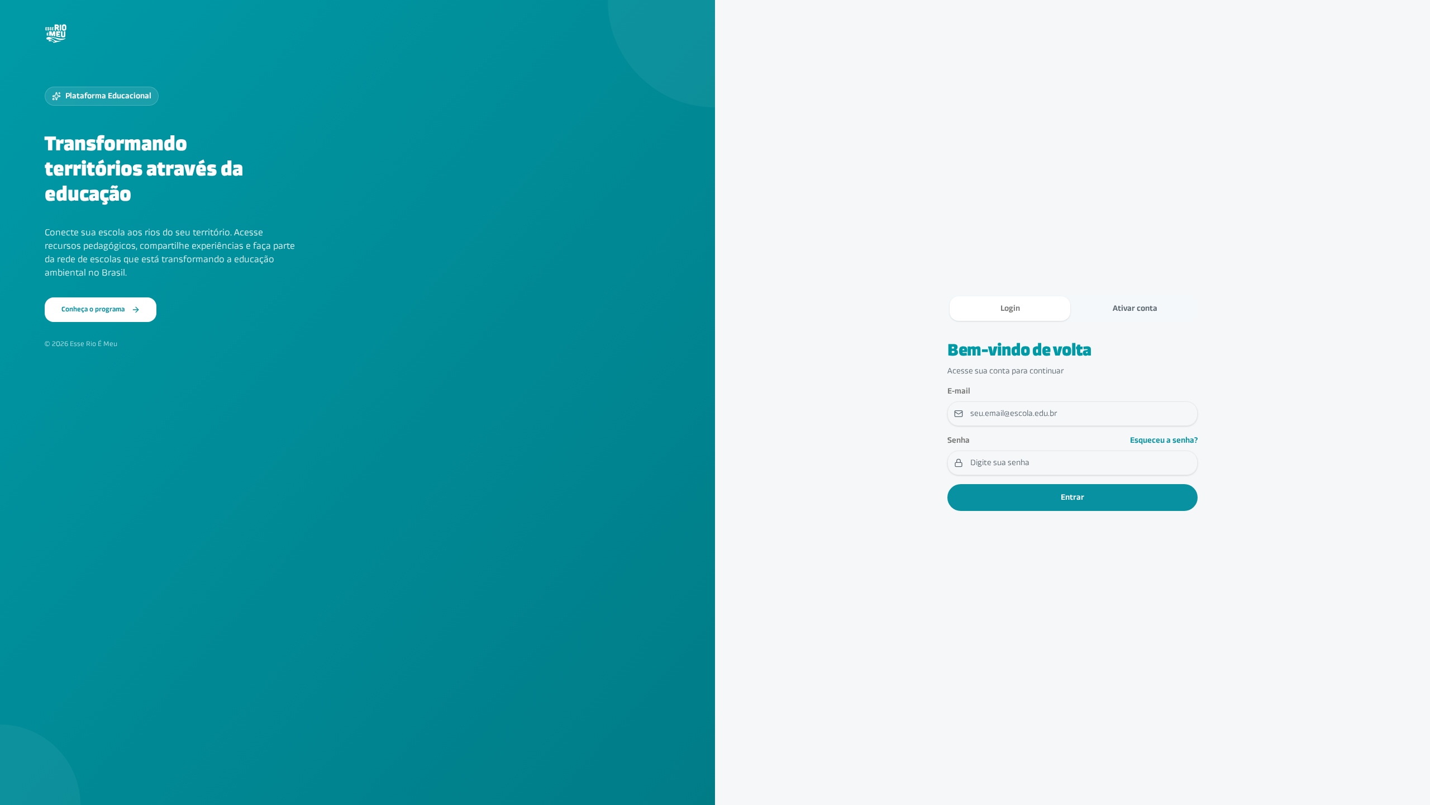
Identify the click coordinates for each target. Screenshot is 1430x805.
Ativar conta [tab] (1135, 308)
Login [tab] (1010, 308)
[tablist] (1072, 308)
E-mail (958, 391)
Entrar (1072, 497)
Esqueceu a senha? (1164, 440)
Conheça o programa (93, 309)
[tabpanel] (1072, 426)
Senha (958, 440)
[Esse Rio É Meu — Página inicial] (56, 33)
